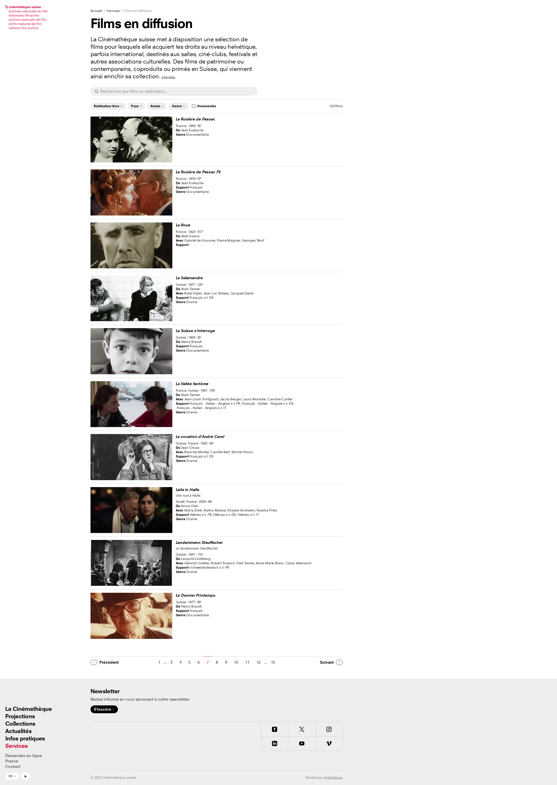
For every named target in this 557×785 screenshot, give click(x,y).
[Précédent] (94, 662)
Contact (12, 766)
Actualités (18, 731)
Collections (20, 723)
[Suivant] (339, 662)
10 (236, 662)
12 (259, 662)
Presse (11, 761)
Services (16, 745)
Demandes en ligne (23, 755)
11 (247, 662)
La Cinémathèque (28, 708)
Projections (20, 716)
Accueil (96, 11)
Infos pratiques (25, 738)
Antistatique (333, 777)
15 (273, 662)
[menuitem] (28, 709)
